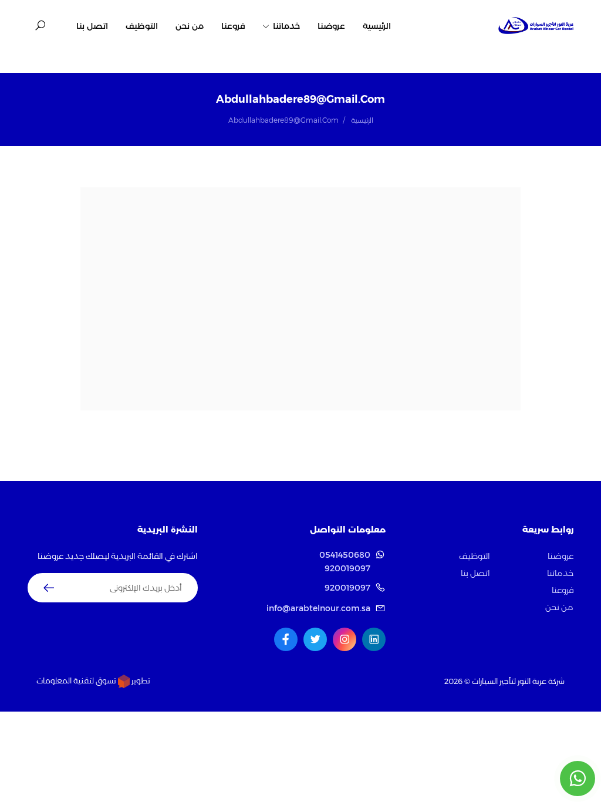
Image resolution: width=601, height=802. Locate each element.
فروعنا (233, 26)
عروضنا (331, 26)
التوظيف (142, 26)
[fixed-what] (577, 778)
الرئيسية (377, 26)
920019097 (347, 568)
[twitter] (315, 639)
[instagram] (344, 639)
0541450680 (344, 555)
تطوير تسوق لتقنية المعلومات (93, 680)
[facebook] (286, 639)
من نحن (189, 26)
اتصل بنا (92, 26)
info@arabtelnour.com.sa (318, 608)
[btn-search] (40, 25)
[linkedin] (374, 639)
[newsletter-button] (48, 587)
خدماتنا (285, 26)
